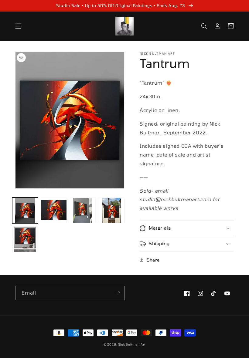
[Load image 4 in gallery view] (111, 210)
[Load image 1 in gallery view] (25, 210)
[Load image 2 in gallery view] (54, 210)
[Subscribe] (117, 293)
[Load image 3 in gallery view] (83, 210)
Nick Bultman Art (131, 344)
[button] (18, 26)
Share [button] (153, 259)
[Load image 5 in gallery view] (25, 239)
